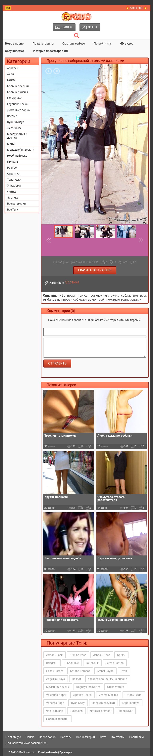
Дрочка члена (82, 694)
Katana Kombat (80, 671)
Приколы (13, 161)
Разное (12, 167)
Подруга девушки (103, 702)
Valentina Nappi (56, 694)
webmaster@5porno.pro (59, 752)
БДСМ (11, 80)
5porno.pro (29, 752)
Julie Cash (76, 710)
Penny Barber (54, 671)
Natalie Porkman (100, 710)
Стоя (124, 671)
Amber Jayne (105, 671)
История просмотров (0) (50, 51)
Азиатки (12, 68)
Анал (10, 74)
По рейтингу (102, 43)
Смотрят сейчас (73, 43)
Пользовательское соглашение (26, 743)
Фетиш (11, 191)
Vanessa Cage (55, 702)
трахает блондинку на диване (107, 678)
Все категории (16, 203)
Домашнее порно (18, 110)
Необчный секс (17, 155)
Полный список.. (57, 718)
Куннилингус (15, 122)
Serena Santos (115, 663)
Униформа (14, 185)
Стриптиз (13, 173)
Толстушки (14, 179)
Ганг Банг (92, 663)
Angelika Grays (55, 678)
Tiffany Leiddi (133, 694)
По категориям (43, 43)
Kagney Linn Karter (88, 686)
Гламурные (14, 98)
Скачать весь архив (95, 270)
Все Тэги (12, 209)
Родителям (136, 737)
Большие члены (17, 92)
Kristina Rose (78, 655)
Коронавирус (130, 702)
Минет (11, 143)
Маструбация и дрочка (17, 135)
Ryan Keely (78, 702)
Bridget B (52, 663)
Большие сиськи (18, 86)
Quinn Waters (115, 686)
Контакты (118, 737)
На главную (13, 737)
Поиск (30, 737)
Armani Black (54, 655)
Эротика (12, 197)
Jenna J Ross (101, 655)
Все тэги (65, 737)
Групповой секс (17, 104)
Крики (121, 655)
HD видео (126, 43)
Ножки (76, 678)
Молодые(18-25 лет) (20, 149)
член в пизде (54, 710)
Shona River (125, 710)
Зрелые (12, 116)
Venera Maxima (108, 694)
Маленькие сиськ (57, 686)
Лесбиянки (14, 128)
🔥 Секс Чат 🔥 (136, 8)
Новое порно (14, 43)
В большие (72, 663)
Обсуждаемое (15, 51)
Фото (103, 737)
